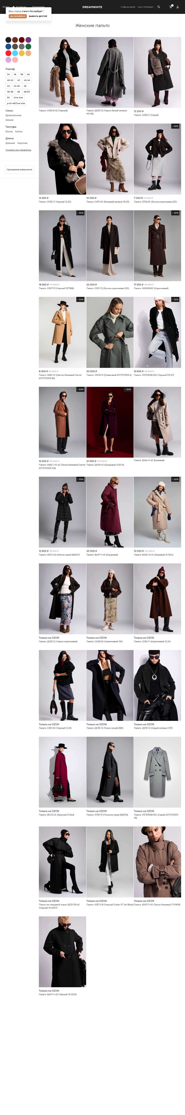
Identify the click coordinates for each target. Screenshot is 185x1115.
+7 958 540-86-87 (127, 7)
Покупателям (38, 7)
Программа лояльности (19, 169)
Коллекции (21, 7)
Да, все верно (17, 16)
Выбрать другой (38, 16)
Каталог (6, 7)
